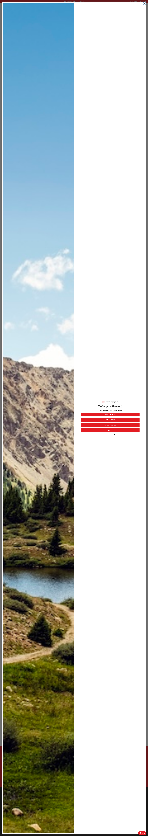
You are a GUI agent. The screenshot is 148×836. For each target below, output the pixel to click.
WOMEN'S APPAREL (110, 425)
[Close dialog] (144, 3)
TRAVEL (110, 430)
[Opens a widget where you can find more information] (142, 833)
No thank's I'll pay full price (110, 434)
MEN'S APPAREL (110, 420)
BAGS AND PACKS (110, 414)
